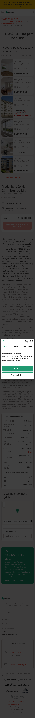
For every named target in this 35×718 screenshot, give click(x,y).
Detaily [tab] (16, 346)
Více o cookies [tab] (28, 346)
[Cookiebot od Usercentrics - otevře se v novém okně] (25, 341)
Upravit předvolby (16, 375)
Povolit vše (17, 369)
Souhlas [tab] (6, 346)
